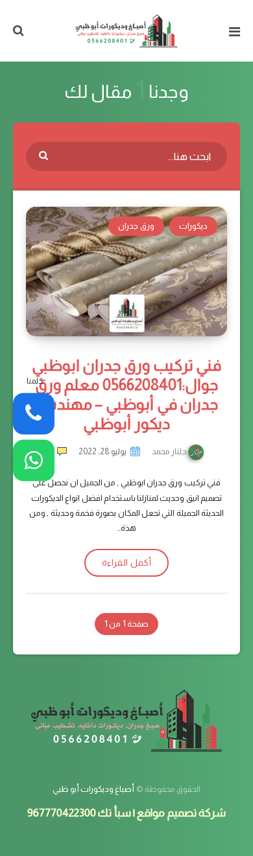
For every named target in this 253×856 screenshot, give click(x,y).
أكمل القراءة (126, 562)
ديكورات (193, 226)
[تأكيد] (45, 154)
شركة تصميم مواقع (181, 813)
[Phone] (33, 414)
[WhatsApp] (33, 460)
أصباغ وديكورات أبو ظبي (94, 789)
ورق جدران (136, 226)
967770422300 (61, 813)
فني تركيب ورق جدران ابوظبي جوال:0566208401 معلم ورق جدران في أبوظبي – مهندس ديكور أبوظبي (126, 394)
